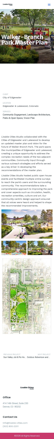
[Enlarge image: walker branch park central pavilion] (49, 213)
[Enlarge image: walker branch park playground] (22, 244)
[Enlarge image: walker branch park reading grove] (49, 244)
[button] (49, 5)
